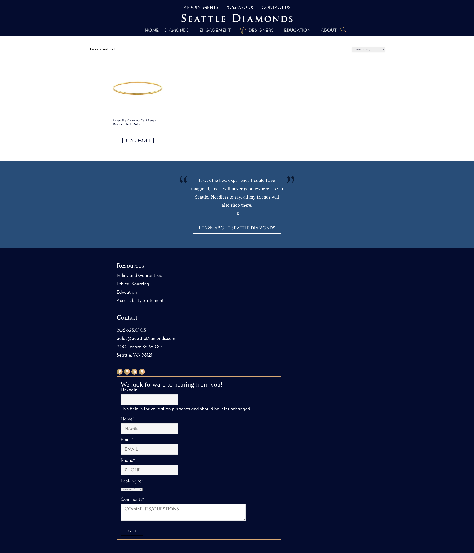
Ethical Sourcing (133, 284)
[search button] (343, 29)
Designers (261, 30)
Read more (138, 141)
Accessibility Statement (140, 301)
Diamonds (176, 30)
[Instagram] (127, 372)
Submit (132, 531)
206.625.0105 (240, 8)
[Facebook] (120, 372)
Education (297, 30)
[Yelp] (134, 372)
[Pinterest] (142, 372)
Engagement (215, 30)
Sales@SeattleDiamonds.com (146, 339)
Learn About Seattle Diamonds (237, 228)
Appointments (200, 8)
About (329, 30)
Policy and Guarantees (139, 276)
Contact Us (276, 8)
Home (152, 30)
